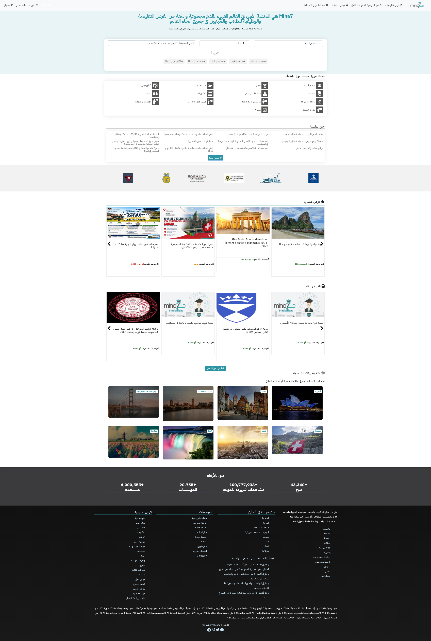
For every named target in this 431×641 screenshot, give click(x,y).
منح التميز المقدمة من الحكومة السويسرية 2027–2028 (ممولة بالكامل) (192, 246)
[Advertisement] (215, 633)
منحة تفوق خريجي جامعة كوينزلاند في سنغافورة (189, 323)
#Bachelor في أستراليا (197, 61)
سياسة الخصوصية (321, 557)
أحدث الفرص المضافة (315, 5)
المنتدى (326, 543)
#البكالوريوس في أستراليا (174, 61)
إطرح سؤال (325, 547)
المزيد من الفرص (214, 368)
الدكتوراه (141, 532)
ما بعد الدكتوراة (138, 589)
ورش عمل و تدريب (136, 541)
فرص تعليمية (143, 511)
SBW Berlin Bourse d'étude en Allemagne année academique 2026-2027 (245, 243)
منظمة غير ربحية (199, 518)
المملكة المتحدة (261, 527)
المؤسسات (206, 511)
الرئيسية (326, 529)
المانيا (266, 523)
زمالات (142, 537)
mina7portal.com (211, 625)
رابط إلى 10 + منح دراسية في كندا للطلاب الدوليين (247, 564)
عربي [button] (33, 5)
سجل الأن (325, 576)
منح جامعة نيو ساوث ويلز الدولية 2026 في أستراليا (136, 246)
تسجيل (19, 5)
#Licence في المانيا (258, 61)
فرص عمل (140, 579)
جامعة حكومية (200, 523)
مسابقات (141, 551)
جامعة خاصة (201, 527)
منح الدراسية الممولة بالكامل (365, 5)
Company (202, 556)
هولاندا (265, 551)
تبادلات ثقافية (138, 570)
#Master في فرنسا (238, 61)
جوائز (142, 556)
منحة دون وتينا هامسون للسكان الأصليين (301, 323)
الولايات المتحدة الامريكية (257, 532)
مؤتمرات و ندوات (137, 546)
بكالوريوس (140, 523)
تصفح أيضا (214, 158)
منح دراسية (140, 518)
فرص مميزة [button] (340, 5)
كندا (267, 546)
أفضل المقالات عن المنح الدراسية (253, 558)
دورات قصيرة (139, 593)
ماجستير (141, 527)
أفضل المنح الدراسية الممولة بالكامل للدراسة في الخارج (244, 569)
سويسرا (265, 537)
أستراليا (265, 518)
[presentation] (109, 244)
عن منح (327, 533)
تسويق (44, 5)
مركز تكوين (202, 546)
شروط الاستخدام (322, 562)
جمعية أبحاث (200, 537)
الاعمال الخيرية (200, 551)
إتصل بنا (326, 552)
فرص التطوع (139, 584)
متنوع (142, 565)
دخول (7, 5)
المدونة (327, 538)
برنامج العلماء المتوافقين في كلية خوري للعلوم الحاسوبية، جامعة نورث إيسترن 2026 (135, 330)
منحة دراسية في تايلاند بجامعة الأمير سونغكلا (300, 244)
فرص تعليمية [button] (393, 5)
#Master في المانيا (218, 61)
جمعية (204, 541)
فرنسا (266, 541)
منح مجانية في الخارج (261, 511)
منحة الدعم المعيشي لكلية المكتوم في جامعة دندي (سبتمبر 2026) (245, 330)
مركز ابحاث (202, 532)
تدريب (142, 574)
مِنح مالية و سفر (138, 560)
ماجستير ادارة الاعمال (135, 598)
